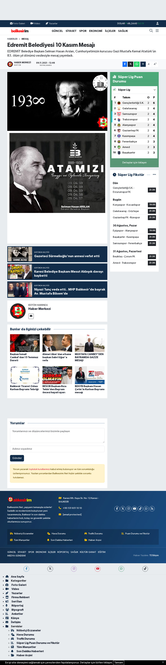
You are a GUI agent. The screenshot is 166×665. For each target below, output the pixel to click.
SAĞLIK (123, 31)
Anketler (17, 613)
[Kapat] (164, 662)
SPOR (82, 31)
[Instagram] (128, 508)
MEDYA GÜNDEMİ (16, 555)
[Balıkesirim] (19, 30)
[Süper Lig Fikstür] (154, 174)
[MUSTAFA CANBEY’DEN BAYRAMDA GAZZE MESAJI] (90, 343)
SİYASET (71, 31)
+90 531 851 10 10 (72, 508)
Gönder (17, 458)
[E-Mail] (31, 316)
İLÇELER (110, 31)
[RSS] (152, 508)
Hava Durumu (59, 533)
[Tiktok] (140, 508)
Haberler (12, 39)
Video (37, 23)
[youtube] (98, 569)
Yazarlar (53, 23)
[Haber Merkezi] (18, 311)
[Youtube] (134, 508)
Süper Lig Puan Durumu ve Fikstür (38, 643)
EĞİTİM (102, 552)
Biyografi (17, 609)
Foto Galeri (19, 23)
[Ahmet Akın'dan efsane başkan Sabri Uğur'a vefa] (57, 343)
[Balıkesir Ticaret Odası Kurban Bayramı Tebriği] (25, 375)
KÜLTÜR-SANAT (88, 552)
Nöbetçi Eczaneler (24, 533)
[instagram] (74, 569)
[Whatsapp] (146, 508)
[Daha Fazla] (143, 64)
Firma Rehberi (20, 597)
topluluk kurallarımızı (39, 469)
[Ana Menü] (157, 31)
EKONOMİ (95, 31)
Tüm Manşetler (22, 540)
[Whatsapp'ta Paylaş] (137, 64)
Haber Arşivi (95, 540)
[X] (122, 508)
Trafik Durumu (95, 533)
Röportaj (17, 605)
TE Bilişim (154, 555)
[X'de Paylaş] (130, 64)
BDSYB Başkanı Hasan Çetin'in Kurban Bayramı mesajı (89, 389)
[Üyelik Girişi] (156, 23)
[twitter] (50, 569)
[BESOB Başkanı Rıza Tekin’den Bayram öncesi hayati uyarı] (57, 375)
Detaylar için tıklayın (134, 162)
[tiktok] (145, 569)
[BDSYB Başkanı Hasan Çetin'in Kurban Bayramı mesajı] (90, 375)
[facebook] (26, 569)
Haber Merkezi (39, 308)
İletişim (16, 622)
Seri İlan (16, 601)
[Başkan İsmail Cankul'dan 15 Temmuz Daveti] (25, 343)
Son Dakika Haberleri (62, 540)
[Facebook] (117, 508)
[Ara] (151, 31)
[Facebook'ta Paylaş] (125, 64)
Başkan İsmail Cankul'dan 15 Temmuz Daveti (24, 357)
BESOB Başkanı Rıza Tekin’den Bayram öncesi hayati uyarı (54, 389)
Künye (15, 618)
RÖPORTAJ (63, 552)
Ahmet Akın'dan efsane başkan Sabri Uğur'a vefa (56, 357)
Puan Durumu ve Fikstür (137, 533)
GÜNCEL (57, 31)
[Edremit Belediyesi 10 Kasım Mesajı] (57, 101)
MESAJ (25, 39)
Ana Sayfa (17, 576)
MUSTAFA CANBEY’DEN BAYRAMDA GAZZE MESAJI (89, 357)
